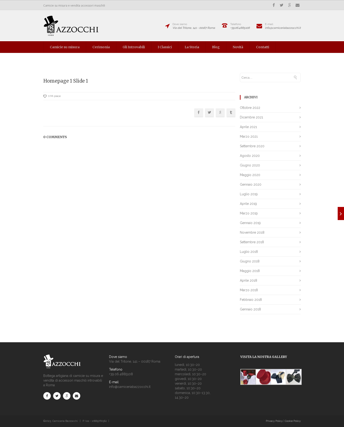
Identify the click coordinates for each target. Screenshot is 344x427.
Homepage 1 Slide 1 (65, 81)
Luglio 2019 (249, 194)
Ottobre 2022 (250, 108)
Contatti (262, 47)
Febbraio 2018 (251, 300)
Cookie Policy (293, 421)
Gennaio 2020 (250, 184)
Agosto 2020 (250, 156)
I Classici (165, 47)
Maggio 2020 (250, 175)
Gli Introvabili (134, 47)
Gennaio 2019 (250, 223)
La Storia (192, 47)
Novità (238, 47)
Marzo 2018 (249, 290)
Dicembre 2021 (251, 117)
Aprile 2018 (248, 280)
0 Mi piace (54, 96)
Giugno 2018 (250, 261)
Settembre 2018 (252, 242)
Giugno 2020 (250, 165)
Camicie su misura (65, 47)
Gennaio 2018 (250, 309)
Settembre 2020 (252, 146)
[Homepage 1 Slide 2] (341, 213)
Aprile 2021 (248, 127)
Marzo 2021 (249, 136)
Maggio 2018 (250, 271)
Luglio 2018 (249, 252)
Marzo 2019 (249, 213)
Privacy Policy (274, 421)
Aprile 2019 (248, 204)
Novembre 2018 (252, 232)
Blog (216, 47)
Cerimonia (101, 47)
